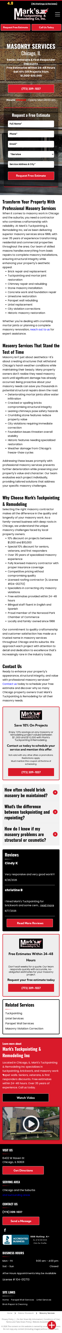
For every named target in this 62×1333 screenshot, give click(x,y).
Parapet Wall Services (19, 1023)
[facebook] (4, 1230)
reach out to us (40, 329)
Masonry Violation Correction (24, 1028)
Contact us (9, 684)
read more (47, 905)
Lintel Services (14, 1018)
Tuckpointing (13, 1013)
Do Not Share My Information (29, 1319)
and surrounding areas (16, 1195)
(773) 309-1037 (12, 1212)
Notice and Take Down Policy (18, 1322)
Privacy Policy (8, 1319)
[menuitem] (6, 1300)
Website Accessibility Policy (44, 1322)
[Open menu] (57, 14)
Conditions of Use (51, 1319)
